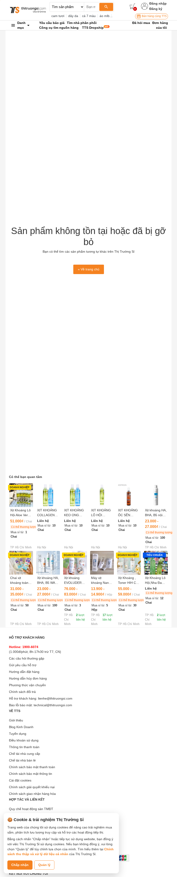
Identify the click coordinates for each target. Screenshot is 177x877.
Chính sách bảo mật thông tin (30, 774)
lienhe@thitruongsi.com (55, 698)
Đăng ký (155, 9)
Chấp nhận (20, 865)
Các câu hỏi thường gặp (26, 658)
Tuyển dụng (17, 733)
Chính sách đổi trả (22, 692)
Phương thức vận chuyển (27, 685)
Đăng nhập (158, 3)
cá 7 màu (89, 16)
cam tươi (57, 16)
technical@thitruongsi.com (53, 705)
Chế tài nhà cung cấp (24, 753)
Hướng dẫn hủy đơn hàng (28, 678)
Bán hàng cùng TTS (154, 16)
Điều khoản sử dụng (23, 740)
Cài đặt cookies (20, 780)
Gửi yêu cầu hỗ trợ (22, 665)
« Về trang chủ (88, 269)
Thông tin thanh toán (24, 747)
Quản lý (44, 865)
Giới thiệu (16, 720)
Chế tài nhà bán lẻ (22, 760)
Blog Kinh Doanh (21, 727)
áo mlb (104, 16)
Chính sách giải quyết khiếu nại (32, 787)
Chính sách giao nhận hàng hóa (32, 794)
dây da (73, 16)
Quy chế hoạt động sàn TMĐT (31, 809)
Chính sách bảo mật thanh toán (32, 767)
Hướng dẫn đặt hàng (24, 672)
